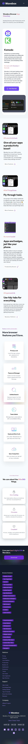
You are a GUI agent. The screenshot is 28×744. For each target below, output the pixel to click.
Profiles (5, 609)
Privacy (14, 720)
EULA (18, 720)
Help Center (5, 685)
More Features (9, 164)
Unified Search (7, 590)
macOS (5, 724)
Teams (4, 671)
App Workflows (7, 593)
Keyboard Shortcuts (9, 631)
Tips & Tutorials (6, 691)
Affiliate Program (6, 703)
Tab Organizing (7, 579)
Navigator (6, 648)
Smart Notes (7, 623)
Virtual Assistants (8, 620)
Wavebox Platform (10, 317)
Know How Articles (7, 694)
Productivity (5, 662)
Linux (12, 724)
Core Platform (5, 660)
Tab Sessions (7, 628)
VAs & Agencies (6, 675)
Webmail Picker (7, 587)
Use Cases (5, 673)
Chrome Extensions (8, 601)
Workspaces (7, 626)
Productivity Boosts (10, 266)
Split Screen (7, 604)
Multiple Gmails (7, 576)
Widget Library (7, 634)
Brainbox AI (5, 664)
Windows (20, 724)
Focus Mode (7, 637)
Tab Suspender (7, 584)
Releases (4, 696)
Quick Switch (7, 612)
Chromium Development (10, 645)
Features (4, 658)
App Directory (5, 678)
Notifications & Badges (9, 598)
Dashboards (5, 667)
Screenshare (7, 607)
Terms (10, 720)
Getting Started (6, 689)
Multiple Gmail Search (9, 595)
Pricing (4, 656)
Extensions (5, 669)
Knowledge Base (6, 687)
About (3, 705)
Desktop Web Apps (8, 640)
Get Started (13, 88)
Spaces (5, 581)
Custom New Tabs (8, 642)
